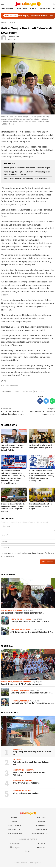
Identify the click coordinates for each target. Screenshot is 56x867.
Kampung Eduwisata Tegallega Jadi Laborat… (31, 693)
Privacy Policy (14, 826)
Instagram (16, 847)
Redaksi (41, 822)
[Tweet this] (46, 401)
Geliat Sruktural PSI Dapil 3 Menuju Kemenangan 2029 (41, 446)
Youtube (42, 847)
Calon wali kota (7, 391)
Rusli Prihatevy (39, 391)
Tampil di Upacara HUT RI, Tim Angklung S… (21, 684)
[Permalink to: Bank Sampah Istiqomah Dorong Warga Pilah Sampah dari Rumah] (28, 593)
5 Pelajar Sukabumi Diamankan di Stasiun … (30, 621)
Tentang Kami (14, 830)
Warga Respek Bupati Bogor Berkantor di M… (32, 752)
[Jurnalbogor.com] (28, 3)
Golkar (17, 391)
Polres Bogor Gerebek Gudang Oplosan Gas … (31, 763)
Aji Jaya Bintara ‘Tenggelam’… (27, 793)
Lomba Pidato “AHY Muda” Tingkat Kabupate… (32, 703)
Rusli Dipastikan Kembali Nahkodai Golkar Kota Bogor (27, 168)
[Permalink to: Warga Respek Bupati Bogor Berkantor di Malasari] (28, 731)
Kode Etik (41, 818)
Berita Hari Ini (6, 610)
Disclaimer (41, 826)
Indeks (14, 818)
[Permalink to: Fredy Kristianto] (3, 37)
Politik (28, 791)
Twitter (42, 843)
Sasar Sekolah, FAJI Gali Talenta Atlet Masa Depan (42, 411)
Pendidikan (26, 682)
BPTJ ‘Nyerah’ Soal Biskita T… (26, 783)
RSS (29, 851)
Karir (14, 822)
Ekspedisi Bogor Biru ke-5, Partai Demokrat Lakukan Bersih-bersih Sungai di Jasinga (12, 507)
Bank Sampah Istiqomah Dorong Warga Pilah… (22, 613)
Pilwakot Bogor (27, 391)
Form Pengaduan (14, 834)
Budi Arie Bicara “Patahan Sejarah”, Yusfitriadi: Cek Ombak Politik (12, 447)
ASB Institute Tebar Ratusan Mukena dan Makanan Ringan (12, 411)
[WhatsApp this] (52, 401)
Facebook (16, 843)
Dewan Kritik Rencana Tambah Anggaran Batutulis (25, 178)
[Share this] (40, 401)
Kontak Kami (41, 830)
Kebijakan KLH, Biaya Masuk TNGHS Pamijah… (29, 773)
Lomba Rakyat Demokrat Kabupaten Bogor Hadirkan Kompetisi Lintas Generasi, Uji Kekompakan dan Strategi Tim (41, 476)
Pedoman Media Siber (41, 834)
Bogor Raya (17, 610)
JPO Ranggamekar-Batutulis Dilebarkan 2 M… (31, 632)
